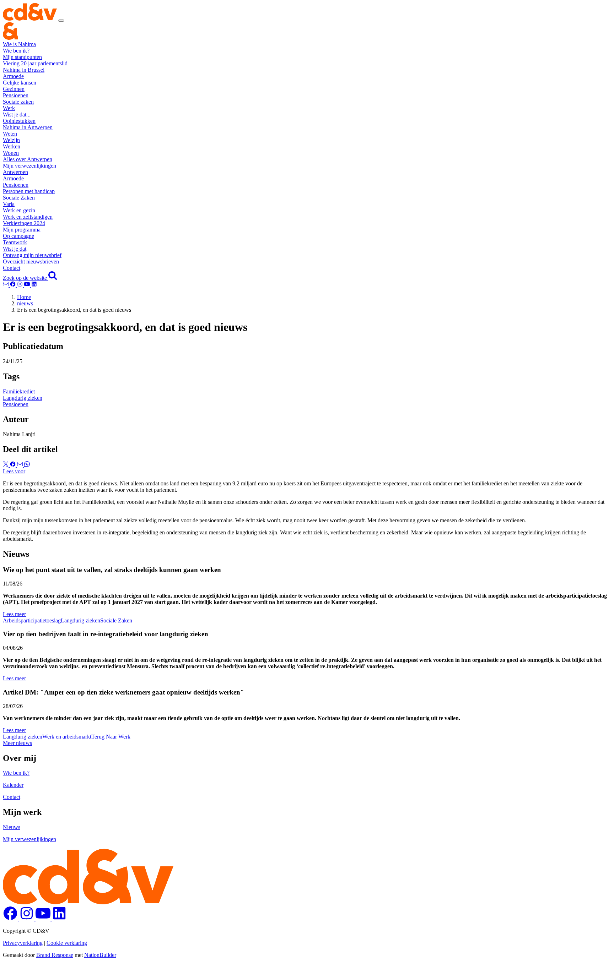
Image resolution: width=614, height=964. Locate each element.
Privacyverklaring (23, 943)
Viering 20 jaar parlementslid (35, 63)
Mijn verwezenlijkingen (29, 166)
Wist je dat (14, 249)
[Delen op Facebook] (13, 465)
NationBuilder (100, 955)
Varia (9, 204)
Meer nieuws (17, 743)
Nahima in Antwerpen (28, 127)
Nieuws (11, 827)
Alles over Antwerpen (27, 159)
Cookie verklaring (67, 943)
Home (24, 297)
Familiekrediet (19, 391)
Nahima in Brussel (23, 70)
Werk (9, 108)
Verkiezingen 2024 (24, 223)
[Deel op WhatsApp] (27, 465)
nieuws (25, 303)
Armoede (13, 76)
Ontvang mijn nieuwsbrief (32, 255)
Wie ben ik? (16, 51)
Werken (11, 146)
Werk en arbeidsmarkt (66, 737)
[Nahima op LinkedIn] (34, 285)
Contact (11, 268)
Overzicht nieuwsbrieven (31, 261)
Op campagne (18, 236)
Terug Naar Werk (110, 737)
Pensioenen (15, 95)
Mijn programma (22, 230)
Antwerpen (15, 172)
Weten (10, 134)
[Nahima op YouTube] (27, 285)
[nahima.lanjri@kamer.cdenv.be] (6, 285)
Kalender (13, 785)
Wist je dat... (17, 114)
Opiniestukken (19, 121)
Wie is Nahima (19, 44)
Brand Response (54, 955)
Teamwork (15, 242)
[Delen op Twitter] (6, 465)
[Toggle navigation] (61, 21)
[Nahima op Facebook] (13, 285)
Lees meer (14, 614)
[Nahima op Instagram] (20, 285)
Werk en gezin (19, 210)
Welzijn (11, 140)
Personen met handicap (29, 191)
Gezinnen (14, 89)
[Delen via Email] (20, 465)
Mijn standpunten (22, 57)
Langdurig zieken (22, 398)
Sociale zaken (18, 102)
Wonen (11, 153)
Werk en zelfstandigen (28, 217)
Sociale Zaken (19, 198)
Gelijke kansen (19, 83)
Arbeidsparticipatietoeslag (32, 620)
